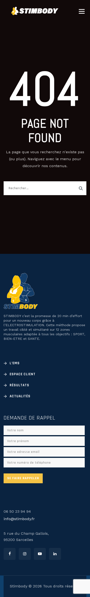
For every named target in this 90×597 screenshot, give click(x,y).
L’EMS (15, 363)
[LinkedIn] (55, 554)
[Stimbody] (35, 11)
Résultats (19, 385)
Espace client (23, 374)
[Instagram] (25, 554)
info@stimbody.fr (19, 519)
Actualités (20, 396)
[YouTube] (40, 554)
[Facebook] (10, 554)
